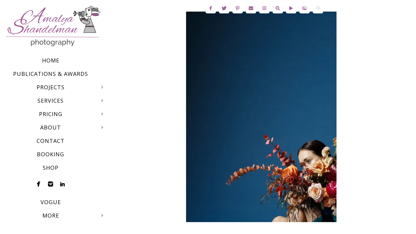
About (50, 127)
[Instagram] (50, 184)
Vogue (51, 202)
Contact (51, 140)
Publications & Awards (50, 73)
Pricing (50, 114)
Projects (51, 87)
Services (50, 100)
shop (50, 167)
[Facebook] (38, 184)
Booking (50, 154)
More (50, 215)
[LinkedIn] (62, 184)
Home (50, 60)
